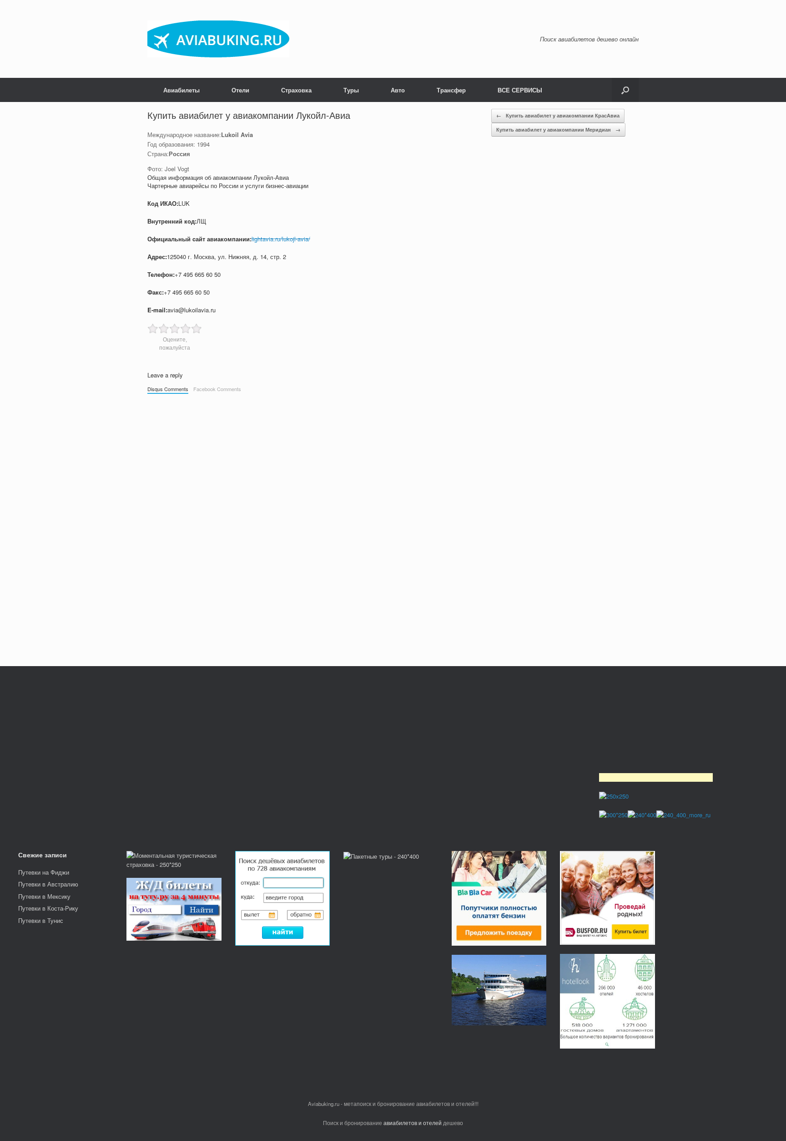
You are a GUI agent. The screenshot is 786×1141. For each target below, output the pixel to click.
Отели (240, 90)
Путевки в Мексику (44, 896)
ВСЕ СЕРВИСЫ (520, 90)
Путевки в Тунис (40, 920)
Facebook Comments (217, 388)
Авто (398, 90)
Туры (351, 90)
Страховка (296, 90)
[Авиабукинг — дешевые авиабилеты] (218, 38)
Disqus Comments (167, 388)
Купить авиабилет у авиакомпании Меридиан (558, 129)
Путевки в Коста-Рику (48, 908)
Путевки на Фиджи (43, 872)
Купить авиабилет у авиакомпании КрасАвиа (558, 115)
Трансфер (451, 90)
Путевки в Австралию (48, 884)
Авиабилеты (181, 90)
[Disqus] (393, 525)
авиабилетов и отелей (412, 1122)
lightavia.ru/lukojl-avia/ (281, 238)
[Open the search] (625, 90)
